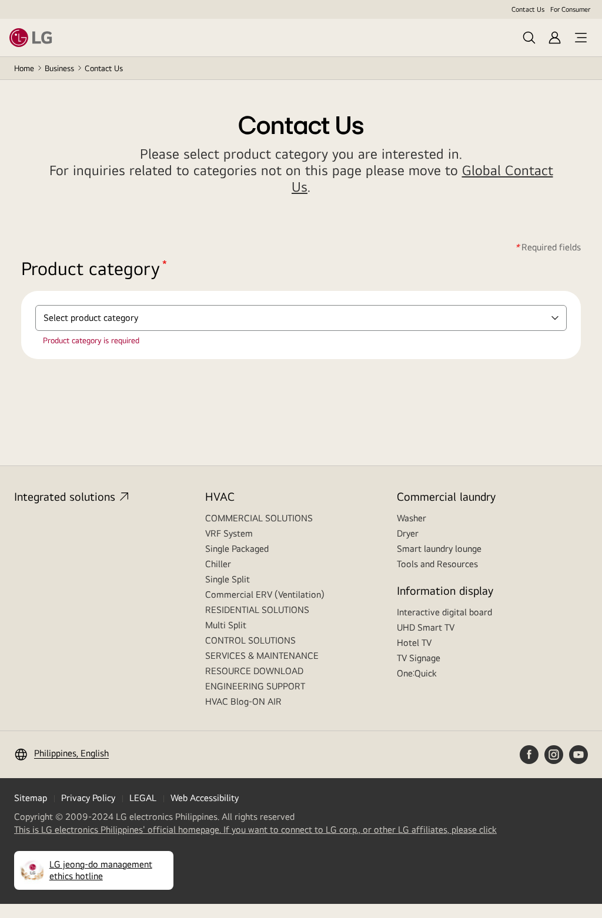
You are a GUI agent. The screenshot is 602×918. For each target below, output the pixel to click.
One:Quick (417, 673)
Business (59, 68)
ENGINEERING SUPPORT (255, 686)
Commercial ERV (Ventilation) (265, 594)
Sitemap (30, 797)
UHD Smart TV (425, 627)
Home (24, 68)
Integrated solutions (64, 496)
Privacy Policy (88, 797)
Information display (445, 590)
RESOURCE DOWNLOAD (254, 670)
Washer (411, 518)
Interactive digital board (444, 612)
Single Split (227, 579)
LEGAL (142, 797)
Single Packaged (237, 548)
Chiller (218, 563)
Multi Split (225, 625)
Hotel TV (414, 642)
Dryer (408, 533)
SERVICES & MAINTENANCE (262, 655)
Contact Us (527, 9)
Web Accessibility (204, 797)
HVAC (220, 496)
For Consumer (570, 9)
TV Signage (418, 658)
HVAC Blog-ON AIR (243, 701)
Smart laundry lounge (439, 548)
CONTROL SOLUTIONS (250, 640)
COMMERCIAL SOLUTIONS (259, 518)
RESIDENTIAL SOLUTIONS (257, 609)
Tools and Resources (437, 563)
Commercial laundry (446, 496)
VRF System (229, 533)
